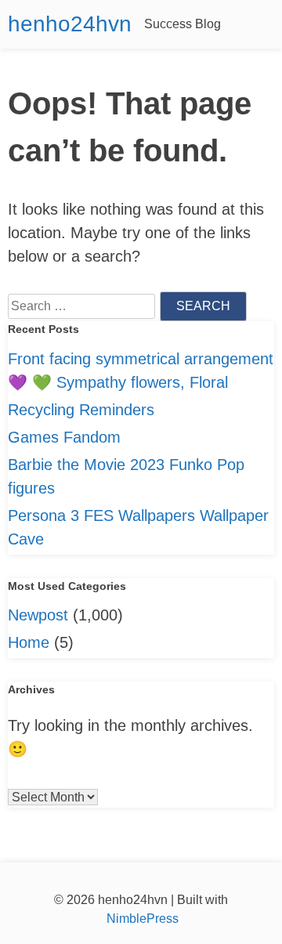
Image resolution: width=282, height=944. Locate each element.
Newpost (38, 615)
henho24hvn (70, 24)
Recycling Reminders (81, 409)
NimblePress (141, 918)
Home (28, 642)
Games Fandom (64, 437)
